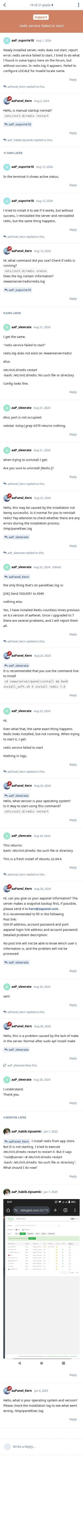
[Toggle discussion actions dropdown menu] (78, 5)
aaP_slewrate (19, 537)
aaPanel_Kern (19, 577)
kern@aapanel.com (43, 909)
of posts (40, 5)
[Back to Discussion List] (4, 5)
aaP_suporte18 (20, 124)
